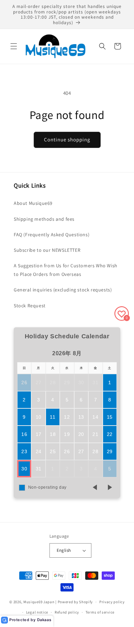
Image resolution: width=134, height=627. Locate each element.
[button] (13, 46)
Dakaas (44, 619)
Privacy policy (112, 601)
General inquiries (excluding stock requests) (63, 290)
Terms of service (100, 612)
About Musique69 (33, 203)
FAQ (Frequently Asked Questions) (51, 234)
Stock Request (30, 305)
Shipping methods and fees (44, 219)
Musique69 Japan (39, 601)
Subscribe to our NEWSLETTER (47, 250)
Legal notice (37, 612)
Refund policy (67, 612)
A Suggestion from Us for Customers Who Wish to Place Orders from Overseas (66, 269)
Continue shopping (67, 139)
